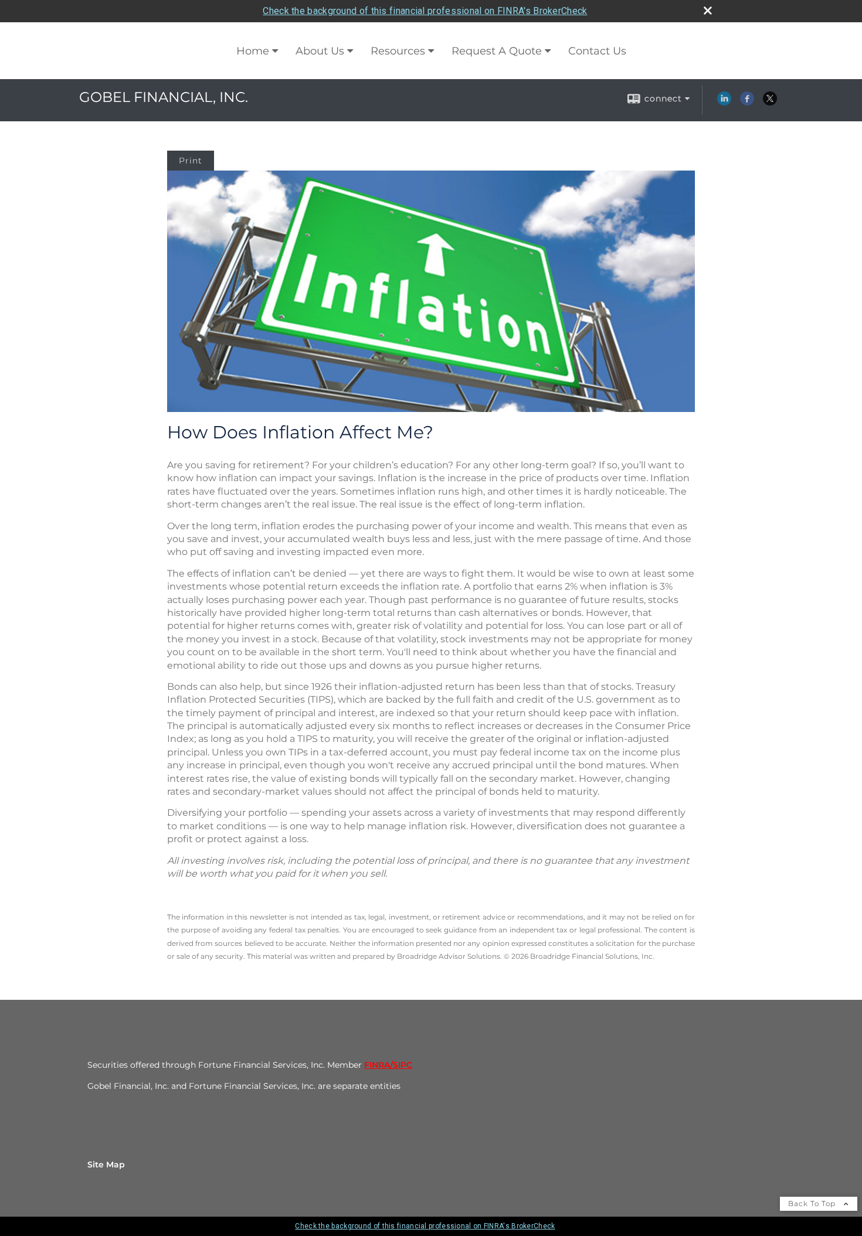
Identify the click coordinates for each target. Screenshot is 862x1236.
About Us (320, 51)
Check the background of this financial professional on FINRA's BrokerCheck (425, 10)
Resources (398, 51)
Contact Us (597, 51)
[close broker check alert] (707, 10)
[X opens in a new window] (770, 102)
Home (252, 51)
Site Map (106, 1164)
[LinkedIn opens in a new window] (724, 102)
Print (190, 160)
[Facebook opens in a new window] (747, 102)
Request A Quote (497, 51)
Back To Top (813, 1203)
